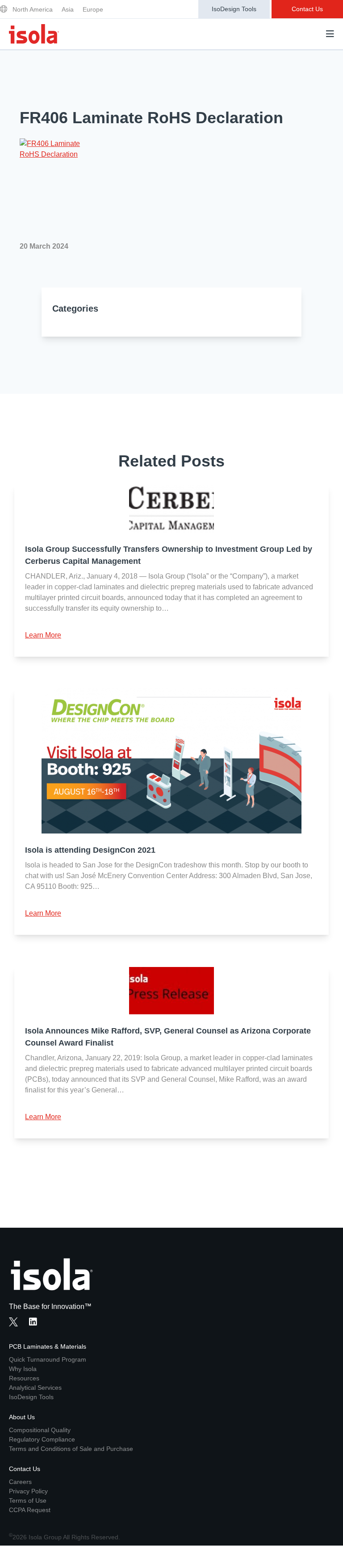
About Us (22, 1417)
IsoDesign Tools (234, 9)
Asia (68, 9)
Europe (93, 9)
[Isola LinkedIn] (35, 1322)
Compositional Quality (40, 1430)
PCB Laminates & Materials (47, 1346)
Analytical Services (35, 1387)
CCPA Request (29, 1509)
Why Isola (23, 1368)
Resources (24, 1378)
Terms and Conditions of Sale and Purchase (71, 1448)
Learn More (43, 635)
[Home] (34, 34)
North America (33, 9)
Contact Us (307, 9)
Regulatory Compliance (42, 1439)
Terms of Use (27, 1500)
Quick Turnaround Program (47, 1359)
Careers (20, 1481)
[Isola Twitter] (13, 1321)
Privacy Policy (28, 1491)
